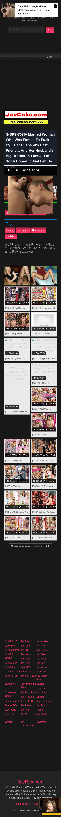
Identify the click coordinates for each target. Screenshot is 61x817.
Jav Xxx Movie (28, 676)
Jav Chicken (27, 696)
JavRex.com (30, 782)
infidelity (10, 236)
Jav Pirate (26, 705)
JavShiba (26, 671)
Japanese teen (13, 671)
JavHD (24, 650)
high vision (38, 230)
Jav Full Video (28, 692)
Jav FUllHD (27, 701)
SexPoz (40, 663)
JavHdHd (10, 645)
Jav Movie (41, 658)
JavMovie (41, 722)
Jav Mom (25, 658)
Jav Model (41, 667)
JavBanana (42, 671)
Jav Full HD (11, 641)
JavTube (25, 645)
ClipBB (40, 696)
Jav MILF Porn (12, 650)
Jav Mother (11, 663)
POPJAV (41, 645)
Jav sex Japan (44, 701)
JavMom (25, 654)
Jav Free (41, 654)
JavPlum (25, 663)
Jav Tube (10, 714)
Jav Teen (25, 709)
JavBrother (10, 684)
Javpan (40, 709)
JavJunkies (42, 641)
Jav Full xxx (11, 676)
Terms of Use (22, 804)
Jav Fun (40, 705)
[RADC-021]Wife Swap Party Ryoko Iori (42, 487)
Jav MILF (25, 714)
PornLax (40, 688)
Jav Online (42, 650)
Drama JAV (11, 705)
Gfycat (8, 722)
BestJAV (25, 667)
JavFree (25, 641)
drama (9, 230)
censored (23, 230)
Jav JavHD (11, 709)
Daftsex (40, 684)
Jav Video (41, 692)
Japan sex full (12, 701)
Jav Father (10, 667)
